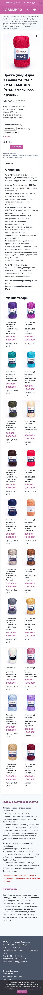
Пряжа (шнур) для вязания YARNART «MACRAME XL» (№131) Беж (11, 768)
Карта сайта (8, 974)
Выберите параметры (11, 398)
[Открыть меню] (38, 9)
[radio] (10, 128)
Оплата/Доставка (10, 971)
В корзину (16, 147)
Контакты (7, 979)
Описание (9, 164)
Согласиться (22, 992)
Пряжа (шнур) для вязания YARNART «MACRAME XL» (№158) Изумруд (12, 376)
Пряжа (7, 125)
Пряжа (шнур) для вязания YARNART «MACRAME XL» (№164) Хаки (11, 425)
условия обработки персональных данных (25, 989)
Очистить (6, 136)
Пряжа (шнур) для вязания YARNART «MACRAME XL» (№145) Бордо (30, 768)
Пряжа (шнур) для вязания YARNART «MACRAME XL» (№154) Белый (11, 672)
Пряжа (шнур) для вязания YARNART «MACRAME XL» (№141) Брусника (31, 672)
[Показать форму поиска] (28, 9)
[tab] (21, 164)
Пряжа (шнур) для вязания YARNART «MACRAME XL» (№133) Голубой (11, 719)
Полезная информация (12, 977)
